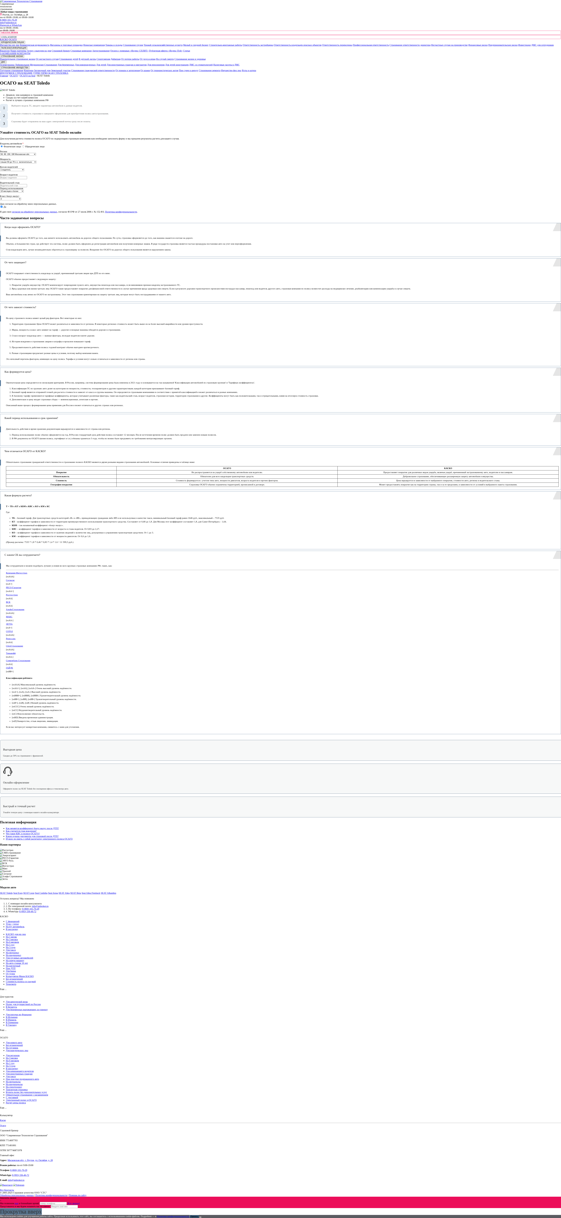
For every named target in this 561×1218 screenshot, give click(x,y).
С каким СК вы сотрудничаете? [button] (22, 554)
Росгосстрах (12, 595)
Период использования (11, 188)
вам (16, 1203)
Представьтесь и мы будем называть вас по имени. (25, 1206)
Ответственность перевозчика (337, 45)
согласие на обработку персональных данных (34, 212)
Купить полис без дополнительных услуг (26, 1092)
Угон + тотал (12, 924)
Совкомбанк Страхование (18, 660)
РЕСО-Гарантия (13, 587)
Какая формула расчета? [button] (18, 495)
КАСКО (4, 39)
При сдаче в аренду (188, 70)
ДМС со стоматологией (201, 65)
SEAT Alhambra (108, 893)
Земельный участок (61, 70)
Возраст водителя (9, 174)
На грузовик (12, 1048)
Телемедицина (7, 65)
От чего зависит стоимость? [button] (20, 307)
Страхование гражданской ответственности (93, 70)
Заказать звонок (9, 33)
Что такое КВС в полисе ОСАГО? (23, 833)
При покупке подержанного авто (22, 1079)
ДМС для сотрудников (542, 45)
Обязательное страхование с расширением (27, 1095)
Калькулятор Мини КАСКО (20, 976)
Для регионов (13, 1055)
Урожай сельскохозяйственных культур (163, 45)
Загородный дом (42, 70)
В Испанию (12, 1017)
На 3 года (10, 947)
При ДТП (10, 968)
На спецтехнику (14, 1087)
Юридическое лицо (35, 146)
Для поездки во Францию (19, 1014)
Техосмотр (11, 984)
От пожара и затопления (127, 70)
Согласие (10, 580)
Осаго (3, 1125)
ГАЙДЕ (9, 668)
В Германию (12, 1022)
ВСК (8, 602)
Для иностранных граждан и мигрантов (127, 65)
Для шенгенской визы (17, 1001)
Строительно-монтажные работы (225, 45)
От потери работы (130, 59)
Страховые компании (81, 50)
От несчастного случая (47, 59)
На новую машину (15, 960)
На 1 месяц (11, 937)
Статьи (186, 50)
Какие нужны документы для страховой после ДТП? (32, 836)
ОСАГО (13, 39)
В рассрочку (12, 929)
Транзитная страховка (17, 1089)
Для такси (11, 950)
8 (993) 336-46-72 (27, 911)
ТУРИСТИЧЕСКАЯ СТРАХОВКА (50, 73)
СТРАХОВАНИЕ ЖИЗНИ (12, 56)
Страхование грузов (133, 45)
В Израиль (11, 1020)
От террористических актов (164, 70)
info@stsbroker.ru (8, 22)
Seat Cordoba (41, 893)
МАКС (9, 617)
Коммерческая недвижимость (34, 45)
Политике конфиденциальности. (173, 1216)
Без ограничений (14, 979)
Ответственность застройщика (258, 45)
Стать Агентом (8, 37)
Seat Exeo (18, 893)
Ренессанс (11, 638)
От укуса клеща (147, 59)
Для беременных (66, 65)
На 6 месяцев (12, 942)
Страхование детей (68, 59)
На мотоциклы (13, 1081)
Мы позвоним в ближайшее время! (20, 1203)
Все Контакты (7, 1190)
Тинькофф (11, 653)
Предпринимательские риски (503, 45)
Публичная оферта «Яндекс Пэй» (165, 50)
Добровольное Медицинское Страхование (36, 65)
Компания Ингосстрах (16, 573)
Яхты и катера (249, 70)
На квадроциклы (14, 1084)
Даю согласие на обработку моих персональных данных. (28, 204)
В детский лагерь (87, 59)
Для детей (101, 65)
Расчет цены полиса (16, 1102)
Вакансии (5, 50)
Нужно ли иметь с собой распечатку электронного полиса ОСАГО (39, 839)
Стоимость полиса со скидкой (21, 981)
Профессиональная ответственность (371, 45)
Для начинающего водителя (20, 1071)
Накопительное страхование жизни (17, 59)
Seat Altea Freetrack (91, 893)
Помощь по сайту (77, 1195)
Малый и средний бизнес (195, 45)
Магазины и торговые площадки (66, 45)
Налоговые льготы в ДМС (226, 65)
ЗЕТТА (9, 624)
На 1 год (10, 945)
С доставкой (12, 1097)
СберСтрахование (14, 646)
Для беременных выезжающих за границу (27, 1009)
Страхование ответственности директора (410, 45)
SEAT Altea (64, 893)
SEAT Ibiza (75, 893)
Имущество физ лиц (231, 70)
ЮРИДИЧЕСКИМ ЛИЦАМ (12, 42)
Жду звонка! (73, 1203)
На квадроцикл (13, 955)
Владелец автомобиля (12, 143)
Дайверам (116, 59)
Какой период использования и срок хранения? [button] (31, 418)
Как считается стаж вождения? (21, 831)
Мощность (5, 159)
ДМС (3, 62)
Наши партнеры (18, 50)
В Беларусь (11, 1007)
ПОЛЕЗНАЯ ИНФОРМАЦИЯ (13, 48)
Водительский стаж (10, 182)
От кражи (145, 70)
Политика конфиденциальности (121, 212)
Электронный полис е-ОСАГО (21, 1100)
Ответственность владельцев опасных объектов (298, 45)
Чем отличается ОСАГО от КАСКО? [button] (25, 451)
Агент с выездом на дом (39, 50)
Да (4, 207)
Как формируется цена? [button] (18, 371)
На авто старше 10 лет (17, 963)
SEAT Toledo (6, 893)
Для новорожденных (85, 65)
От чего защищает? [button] (15, 262)
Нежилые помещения (94, 45)
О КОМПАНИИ (8, 53)
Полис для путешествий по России (23, 1004)
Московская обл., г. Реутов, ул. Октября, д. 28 (30, 1160)
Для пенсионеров (156, 65)
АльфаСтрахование (15, 609)
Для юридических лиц (17, 1050)
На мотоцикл (12, 952)
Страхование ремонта (209, 70)
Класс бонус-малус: (9, 196)
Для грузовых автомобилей (19, 958)
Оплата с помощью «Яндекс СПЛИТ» (129, 50)
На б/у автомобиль (15, 926)
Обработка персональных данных (17, 1195)
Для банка (11, 971)
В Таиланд (11, 1025)
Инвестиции (524, 45)
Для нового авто (14, 1042)
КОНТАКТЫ (23, 53)
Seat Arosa (53, 893)
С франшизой (12, 921)
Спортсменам (103, 59)
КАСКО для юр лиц (16, 934)
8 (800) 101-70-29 (8, 20)
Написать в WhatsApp (11, 25)
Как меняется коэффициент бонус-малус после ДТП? (32, 828)
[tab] (280, 227)
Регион (3, 151)
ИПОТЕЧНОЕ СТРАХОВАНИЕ (16, 73)
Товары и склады (113, 45)
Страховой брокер (61, 50)
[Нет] (200, 1217)
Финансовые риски (478, 45)
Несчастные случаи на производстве (449, 45)
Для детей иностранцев (177, 65)
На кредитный (13, 966)
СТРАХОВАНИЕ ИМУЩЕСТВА (14, 68)
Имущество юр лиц (9, 45)
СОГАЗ (9, 631)
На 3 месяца (12, 939)
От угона (10, 973)
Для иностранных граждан (19, 1074)
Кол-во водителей (9, 167)
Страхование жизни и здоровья (190, 59)
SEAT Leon (28, 893)
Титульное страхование (11, 70)
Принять (194, 1216)
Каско (3, 1120)
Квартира (28, 70)
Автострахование (101, 50)
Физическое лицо (12, 146)
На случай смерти (165, 59)
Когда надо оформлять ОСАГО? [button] (22, 227)
